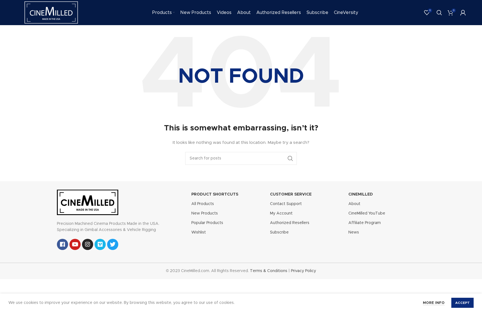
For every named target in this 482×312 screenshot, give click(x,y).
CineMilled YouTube (366, 213)
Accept (462, 302)
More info (434, 303)
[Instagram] (87, 244)
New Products (204, 213)
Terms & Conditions (268, 271)
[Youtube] (75, 244)
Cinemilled (360, 194)
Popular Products (207, 223)
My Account (281, 213)
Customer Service (291, 194)
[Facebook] (62, 244)
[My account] (463, 12)
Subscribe (279, 232)
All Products (202, 204)
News (353, 232)
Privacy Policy (303, 271)
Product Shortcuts (214, 194)
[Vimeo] (100, 244)
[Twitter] (112, 244)
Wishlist (198, 232)
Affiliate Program (364, 223)
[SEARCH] (290, 158)
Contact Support (286, 204)
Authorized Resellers (289, 223)
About (354, 204)
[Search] (439, 12)
